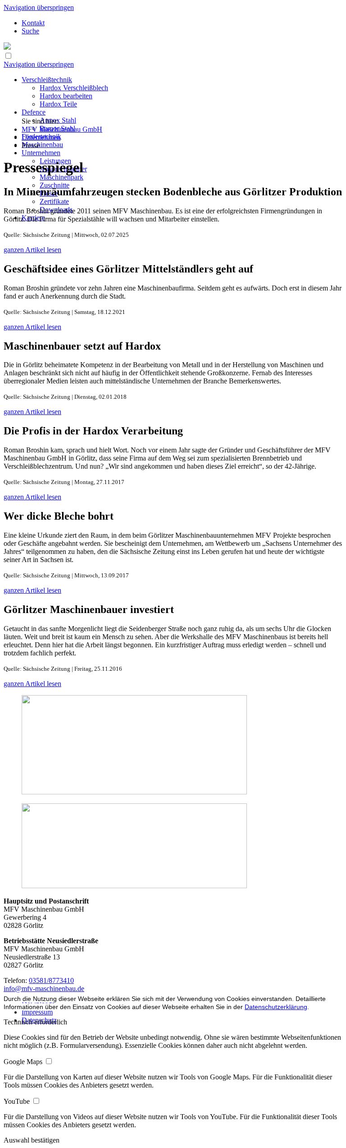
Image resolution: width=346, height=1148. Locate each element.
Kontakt (33, 23)
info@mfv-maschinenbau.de (44, 988)
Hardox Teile (58, 104)
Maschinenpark (61, 177)
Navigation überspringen (39, 7)
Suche (30, 31)
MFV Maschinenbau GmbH (62, 129)
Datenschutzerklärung (276, 1006)
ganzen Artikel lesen (32, 250)
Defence (34, 112)
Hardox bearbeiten (66, 96)
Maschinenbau (42, 144)
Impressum (37, 1012)
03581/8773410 (51, 980)
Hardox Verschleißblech (74, 88)
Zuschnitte (54, 185)
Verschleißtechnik (47, 79)
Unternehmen (41, 153)
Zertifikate (54, 201)
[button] (31, 1140)
